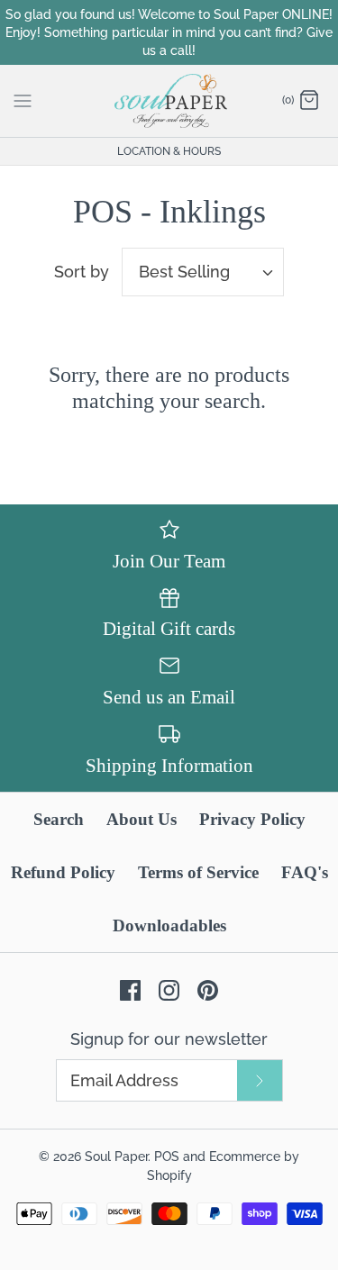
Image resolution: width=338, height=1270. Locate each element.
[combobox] (203, 272)
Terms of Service (198, 872)
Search (58, 819)
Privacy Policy (252, 819)
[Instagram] (169, 990)
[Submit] (259, 1080)
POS (166, 1156)
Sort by (81, 271)
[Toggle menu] (22, 99)
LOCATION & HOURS (169, 151)
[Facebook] (130, 990)
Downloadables (169, 925)
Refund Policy (63, 872)
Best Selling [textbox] (184, 271)
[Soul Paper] (169, 101)
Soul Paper (116, 1156)
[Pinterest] (207, 990)
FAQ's (304, 872)
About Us (141, 819)
